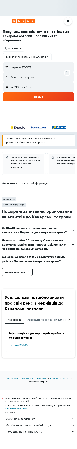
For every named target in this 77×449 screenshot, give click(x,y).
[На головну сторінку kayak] (23, 21)
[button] (6, 21)
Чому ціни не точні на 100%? (23, 431)
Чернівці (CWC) (19, 345)
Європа (54, 378)
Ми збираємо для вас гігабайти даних (30, 425)
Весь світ (41, 378)
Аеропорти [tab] (14, 319)
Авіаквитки (27, 378)
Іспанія (65, 378)
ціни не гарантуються (16, 408)
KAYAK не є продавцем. (20, 418)
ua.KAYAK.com (11, 378)
